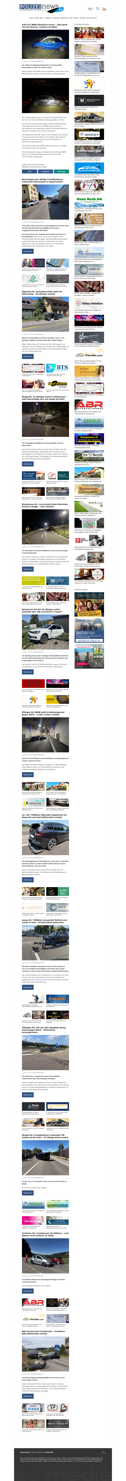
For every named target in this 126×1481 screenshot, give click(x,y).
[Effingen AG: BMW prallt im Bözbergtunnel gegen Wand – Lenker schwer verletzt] (45, 734)
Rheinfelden (64, 18)
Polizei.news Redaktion (37, 61)
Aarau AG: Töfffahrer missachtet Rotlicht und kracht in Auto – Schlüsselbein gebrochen (44, 921)
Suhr (70, 18)
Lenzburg (48, 18)
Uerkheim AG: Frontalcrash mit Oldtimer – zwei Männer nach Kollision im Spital (45, 1234)
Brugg (42, 18)
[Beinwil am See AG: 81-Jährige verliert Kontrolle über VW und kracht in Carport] (45, 632)
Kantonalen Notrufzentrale (41, 980)
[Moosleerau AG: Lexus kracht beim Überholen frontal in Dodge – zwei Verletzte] (45, 526)
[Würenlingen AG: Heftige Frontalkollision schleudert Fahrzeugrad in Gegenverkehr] (45, 202)
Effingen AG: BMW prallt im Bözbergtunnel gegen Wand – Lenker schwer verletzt (43, 713)
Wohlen (76, 18)
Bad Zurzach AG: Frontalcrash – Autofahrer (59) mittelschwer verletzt (43, 1332)
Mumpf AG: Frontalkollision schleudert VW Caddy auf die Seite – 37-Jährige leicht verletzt (45, 1136)
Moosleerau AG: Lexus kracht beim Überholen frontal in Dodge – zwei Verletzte (45, 505)
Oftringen (55, 18)
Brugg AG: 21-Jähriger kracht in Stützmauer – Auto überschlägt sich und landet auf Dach (44, 398)
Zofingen (83, 18)
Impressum (25, 1452)
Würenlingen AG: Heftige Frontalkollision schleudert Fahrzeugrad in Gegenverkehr (42, 180)
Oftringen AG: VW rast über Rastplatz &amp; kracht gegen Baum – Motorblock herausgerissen (44, 1029)
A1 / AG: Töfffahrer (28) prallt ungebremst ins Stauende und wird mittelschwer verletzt (44, 816)
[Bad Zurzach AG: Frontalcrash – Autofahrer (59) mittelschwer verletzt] (45, 1354)
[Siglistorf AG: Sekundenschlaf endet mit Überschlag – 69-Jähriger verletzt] (45, 314)
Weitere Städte (92, 18)
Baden (37, 18)
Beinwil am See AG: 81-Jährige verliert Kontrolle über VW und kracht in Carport (42, 610)
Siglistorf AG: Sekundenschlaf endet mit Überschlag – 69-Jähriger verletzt (42, 292)
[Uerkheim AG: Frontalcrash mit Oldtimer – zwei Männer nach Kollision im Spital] (45, 1255)
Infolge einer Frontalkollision (33, 1181)
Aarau (31, 18)
